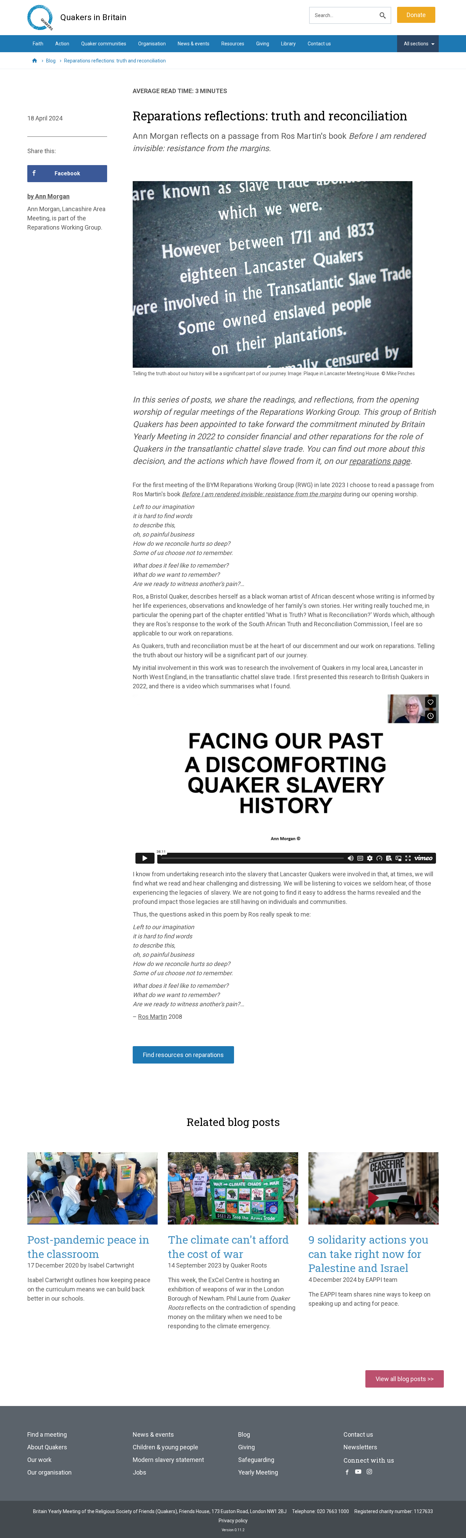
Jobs (139, 1472)
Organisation (152, 43)
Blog (244, 1434)
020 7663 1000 (333, 1511)
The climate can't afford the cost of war (228, 1246)
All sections (416, 43)
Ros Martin (152, 1016)
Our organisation (49, 1472)
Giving (262, 43)
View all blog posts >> (405, 1378)
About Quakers (47, 1447)
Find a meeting (47, 1434)
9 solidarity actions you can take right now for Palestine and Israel (368, 1253)
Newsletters (360, 1447)
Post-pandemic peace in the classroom (88, 1246)
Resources (232, 43)
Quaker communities (103, 43)
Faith (38, 43)
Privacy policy (233, 1520)
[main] (233, 577)
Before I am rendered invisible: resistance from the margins (261, 494)
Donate (416, 14)
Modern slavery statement (168, 1459)
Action (62, 43)
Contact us (319, 43)
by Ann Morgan (48, 196)
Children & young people (165, 1447)
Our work (39, 1459)
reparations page (379, 461)
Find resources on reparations (183, 1054)
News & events (193, 43)
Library (288, 43)
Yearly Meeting (258, 1472)
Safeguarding (256, 1459)
